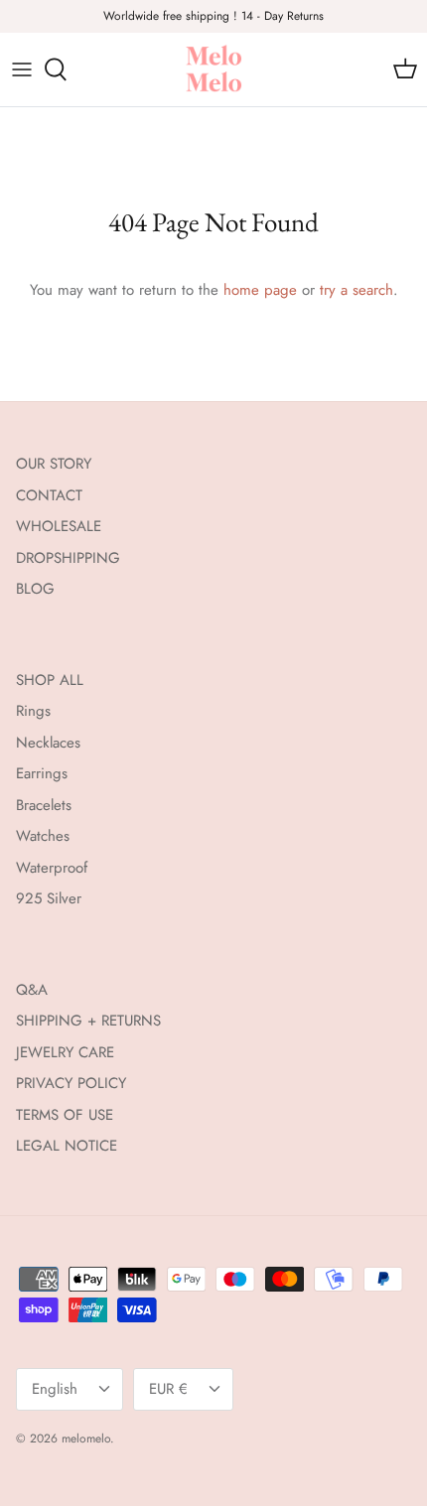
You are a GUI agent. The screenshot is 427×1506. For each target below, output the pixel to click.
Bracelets (43, 805)
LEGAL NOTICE (66, 1146)
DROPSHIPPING (68, 558)
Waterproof (51, 868)
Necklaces (48, 742)
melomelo (86, 1438)
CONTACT (49, 495)
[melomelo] (214, 69)
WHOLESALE (58, 526)
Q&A (32, 990)
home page (260, 290)
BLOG (35, 589)
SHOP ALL (49, 680)
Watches (43, 836)
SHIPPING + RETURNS (88, 1020)
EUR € (168, 1389)
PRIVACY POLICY (71, 1083)
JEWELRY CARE (65, 1052)
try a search (356, 290)
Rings (33, 711)
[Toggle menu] (22, 69)
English (54, 1389)
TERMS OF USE (64, 1115)
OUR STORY (53, 464)
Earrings (42, 773)
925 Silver (48, 898)
